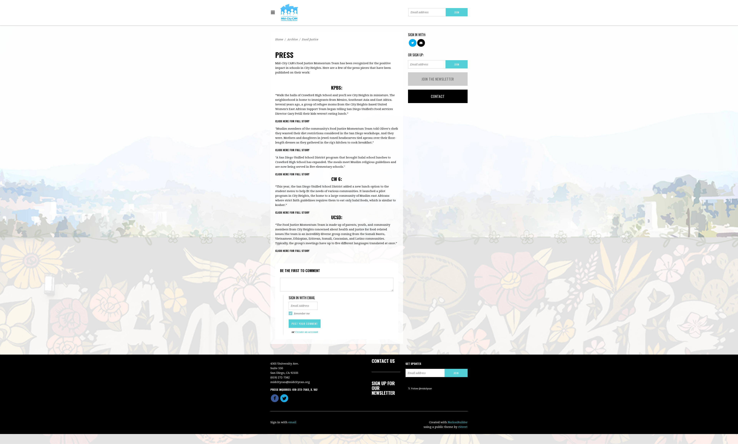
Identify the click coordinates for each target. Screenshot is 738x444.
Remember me (302, 313)
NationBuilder (458, 422)
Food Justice (310, 39)
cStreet (463, 427)
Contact (438, 96)
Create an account (306, 332)
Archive (292, 39)
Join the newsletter (437, 79)
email (292, 422)
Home (279, 39)
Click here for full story (292, 121)
